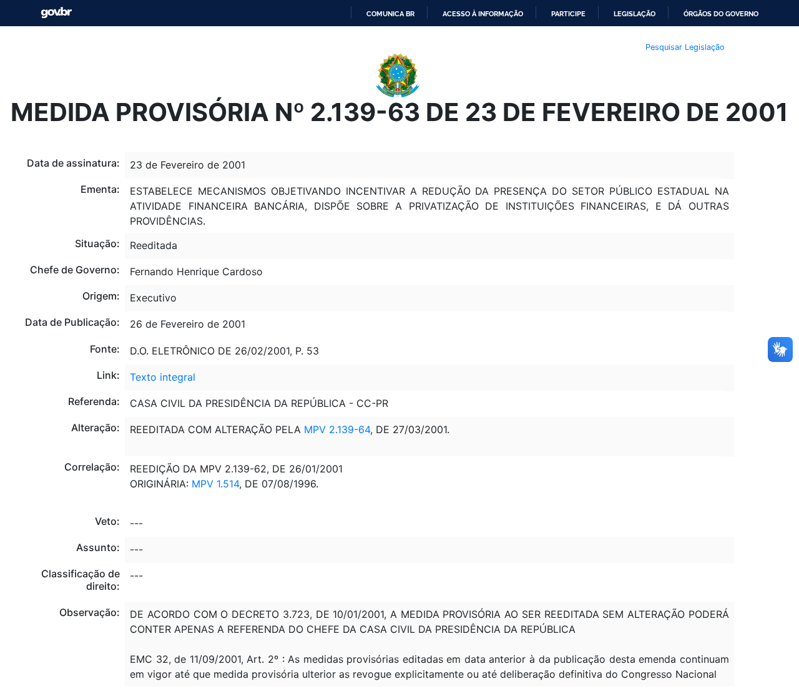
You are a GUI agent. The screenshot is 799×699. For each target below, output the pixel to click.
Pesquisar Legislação (685, 47)
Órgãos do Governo (721, 13)
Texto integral (162, 377)
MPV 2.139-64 (337, 429)
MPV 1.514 (215, 483)
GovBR (56, 13)
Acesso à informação (483, 13)
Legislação (634, 13)
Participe (568, 13)
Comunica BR (390, 13)
